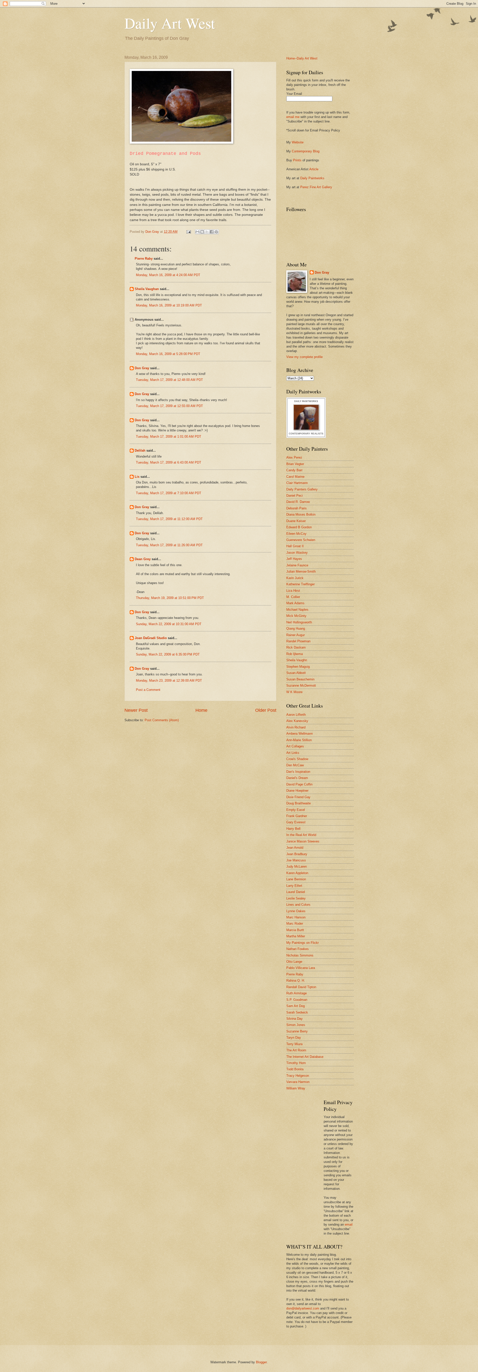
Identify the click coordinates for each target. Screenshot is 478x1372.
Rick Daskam (296, 647)
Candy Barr (294, 470)
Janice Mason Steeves (302, 841)
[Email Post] (188, 232)
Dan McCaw (295, 765)
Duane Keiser (296, 521)
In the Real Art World (301, 835)
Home (201, 710)
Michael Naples (297, 609)
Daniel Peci (294, 495)
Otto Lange (294, 961)
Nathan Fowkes (297, 949)
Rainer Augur (295, 635)
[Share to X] (206, 231)
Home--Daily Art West (301, 58)
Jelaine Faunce (297, 565)
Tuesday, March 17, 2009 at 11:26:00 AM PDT (169, 545)
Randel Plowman (298, 641)
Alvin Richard (295, 727)
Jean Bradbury (296, 854)
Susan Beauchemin (300, 679)
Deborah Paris (296, 508)
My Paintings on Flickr (302, 943)
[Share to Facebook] (211, 231)
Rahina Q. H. (295, 980)
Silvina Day (294, 1018)
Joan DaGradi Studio (151, 638)
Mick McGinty (296, 616)
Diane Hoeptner (297, 790)
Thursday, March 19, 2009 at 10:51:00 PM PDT (170, 598)
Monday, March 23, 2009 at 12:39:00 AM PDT (169, 680)
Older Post (265, 710)
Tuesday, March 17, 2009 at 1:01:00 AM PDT (168, 436)
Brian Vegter (295, 464)
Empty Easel (295, 810)
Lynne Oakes (295, 911)
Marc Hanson (295, 917)
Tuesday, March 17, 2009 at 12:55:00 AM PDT (169, 406)
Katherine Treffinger (300, 584)
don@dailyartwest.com (302, 1308)
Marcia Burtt (295, 930)
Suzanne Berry (297, 1031)
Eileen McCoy (296, 534)
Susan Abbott (296, 673)
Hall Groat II (295, 546)
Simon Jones (295, 1025)
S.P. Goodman (296, 1000)
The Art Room (296, 1050)
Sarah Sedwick (297, 1012)
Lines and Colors (298, 904)
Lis (137, 476)
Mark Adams (295, 603)
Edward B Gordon (299, 527)
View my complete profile (304, 357)
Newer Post (136, 710)
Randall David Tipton (301, 987)
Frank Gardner (296, 816)
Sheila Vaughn (296, 660)
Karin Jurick (294, 578)
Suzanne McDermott (301, 685)
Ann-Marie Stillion (299, 740)
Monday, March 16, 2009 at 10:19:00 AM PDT (169, 305)
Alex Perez (294, 457)
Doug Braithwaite (298, 803)
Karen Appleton (297, 873)
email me (292, 117)
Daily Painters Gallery (302, 489)
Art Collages (295, 746)
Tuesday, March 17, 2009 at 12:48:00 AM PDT (169, 380)
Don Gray (142, 368)
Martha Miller (295, 936)
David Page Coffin (299, 784)
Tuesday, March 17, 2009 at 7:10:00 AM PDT (168, 493)
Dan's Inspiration (298, 772)
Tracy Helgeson (297, 1075)
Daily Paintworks (312, 178)
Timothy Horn (296, 1063)
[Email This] (197, 231)
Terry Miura (294, 1044)
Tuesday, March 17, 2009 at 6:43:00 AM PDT (168, 462)
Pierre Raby (144, 258)
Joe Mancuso (296, 860)
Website (297, 142)
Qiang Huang (295, 628)
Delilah (140, 450)
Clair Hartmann (297, 483)
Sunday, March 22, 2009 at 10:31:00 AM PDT (168, 624)
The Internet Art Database (304, 1057)
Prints (297, 160)
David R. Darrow (298, 502)
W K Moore (294, 692)
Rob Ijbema (294, 654)
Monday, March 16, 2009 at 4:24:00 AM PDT (168, 275)
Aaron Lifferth (296, 714)
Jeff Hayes (294, 559)
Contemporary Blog (305, 151)
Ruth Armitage (296, 993)
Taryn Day (293, 1037)
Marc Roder (294, 923)
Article (313, 169)
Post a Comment (148, 690)
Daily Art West (169, 23)
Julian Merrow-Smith (301, 571)
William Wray (295, 1088)
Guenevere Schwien (300, 540)
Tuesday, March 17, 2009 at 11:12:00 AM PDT (169, 519)
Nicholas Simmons (299, 955)
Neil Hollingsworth (299, 622)
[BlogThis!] (202, 231)
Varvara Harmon (297, 1082)
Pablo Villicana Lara (300, 968)
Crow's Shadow (297, 759)
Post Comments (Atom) (162, 720)
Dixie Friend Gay (298, 797)
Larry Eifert (294, 886)
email (349, 1224)
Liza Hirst (293, 591)
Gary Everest (295, 822)
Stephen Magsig (298, 666)
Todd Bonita (294, 1069)
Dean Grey (143, 559)
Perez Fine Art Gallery (316, 187)
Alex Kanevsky (297, 721)
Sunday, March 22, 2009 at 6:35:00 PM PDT (168, 654)
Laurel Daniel (295, 892)
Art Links (292, 753)
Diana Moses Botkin (300, 514)
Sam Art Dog (295, 1006)
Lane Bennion (296, 879)
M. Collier (293, 597)
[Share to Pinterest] (216, 231)
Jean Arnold (294, 847)
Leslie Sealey (296, 898)
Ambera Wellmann (299, 733)
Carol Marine (295, 476)
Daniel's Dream (297, 778)
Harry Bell (293, 829)
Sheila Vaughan (147, 289)
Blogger (261, 1362)
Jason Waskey (297, 552)
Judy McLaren (296, 866)
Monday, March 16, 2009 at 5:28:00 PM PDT (168, 354)
